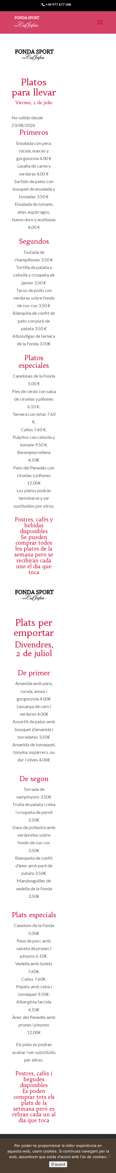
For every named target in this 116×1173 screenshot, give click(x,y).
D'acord (58, 1164)
